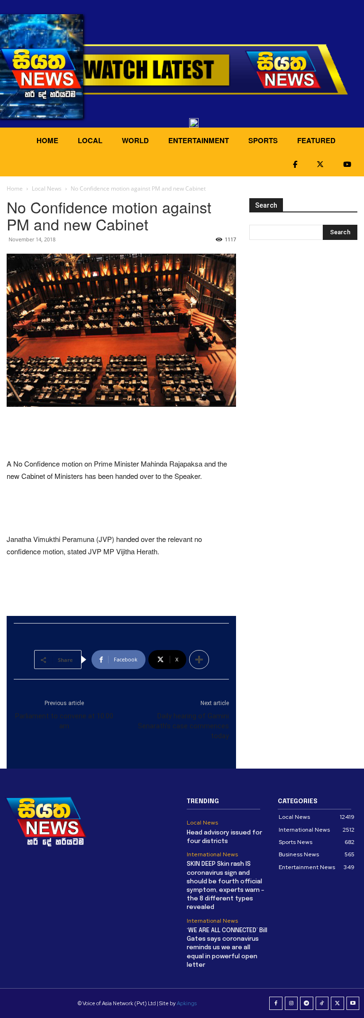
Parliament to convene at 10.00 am (64, 721)
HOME (47, 140)
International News (212, 854)
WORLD (135, 140)
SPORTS (263, 140)
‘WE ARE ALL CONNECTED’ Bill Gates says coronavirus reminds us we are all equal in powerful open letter (227, 947)
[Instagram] (291, 1003)
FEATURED (316, 140)
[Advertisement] (121, 433)
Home (15, 188)
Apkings (187, 1003)
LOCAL (90, 140)
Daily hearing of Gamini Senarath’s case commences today (183, 726)
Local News (47, 188)
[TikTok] (322, 1003)
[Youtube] (353, 1003)
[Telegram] (306, 1003)
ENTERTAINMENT (198, 140)
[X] (337, 1003)
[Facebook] (275, 1003)
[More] (199, 659)
